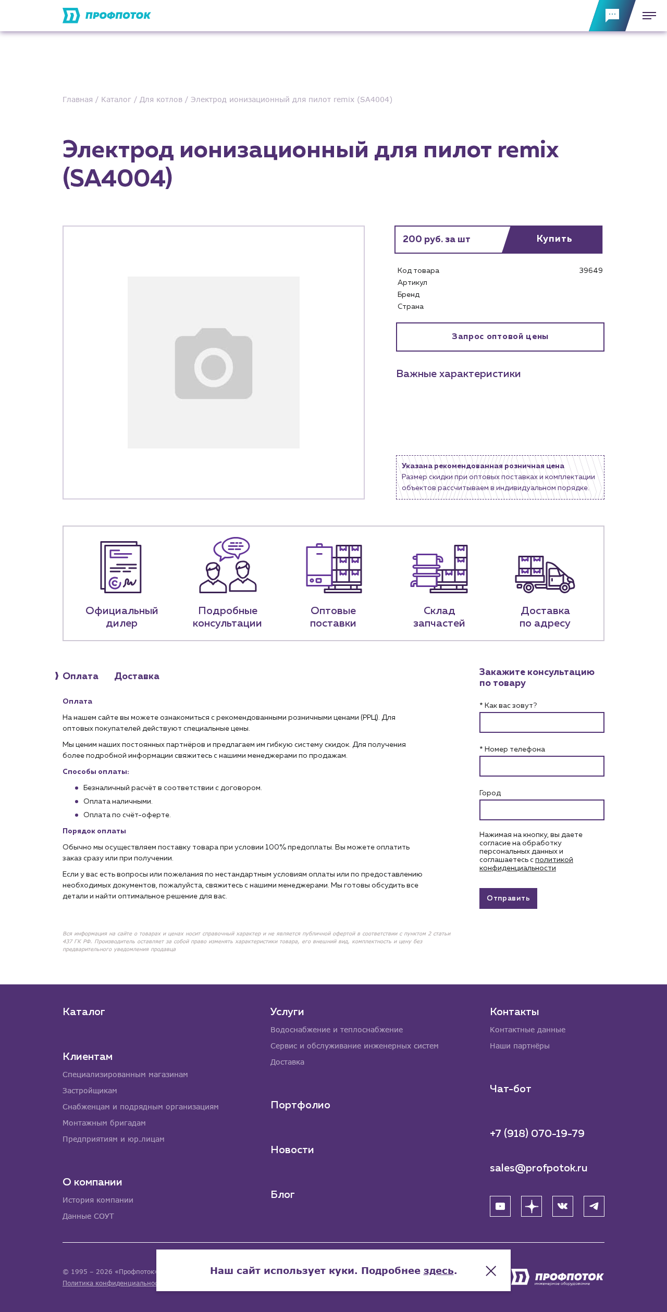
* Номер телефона (512, 749)
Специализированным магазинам (125, 1074)
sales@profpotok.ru (539, 1168)
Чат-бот (511, 1089)
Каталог (84, 1012)
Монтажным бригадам (104, 1122)
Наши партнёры (520, 1045)
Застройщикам (90, 1090)
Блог (282, 1195)
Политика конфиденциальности (114, 1283)
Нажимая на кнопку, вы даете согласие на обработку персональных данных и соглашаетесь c (531, 851)
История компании (98, 1199)
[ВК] (562, 1206)
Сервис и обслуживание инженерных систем (354, 1045)
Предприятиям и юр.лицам (114, 1138)
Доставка (287, 1061)
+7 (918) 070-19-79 (537, 1134)
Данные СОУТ (88, 1215)
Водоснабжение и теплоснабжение (336, 1029)
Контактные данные (527, 1029)
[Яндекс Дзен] (531, 1206)
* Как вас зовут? (508, 705)
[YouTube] (500, 1206)
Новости (292, 1150)
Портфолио (300, 1105)
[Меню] (646, 15)
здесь (439, 1270)
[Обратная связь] (612, 15)
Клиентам (88, 1057)
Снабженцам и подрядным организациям (141, 1106)
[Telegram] (594, 1206)
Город (490, 793)
